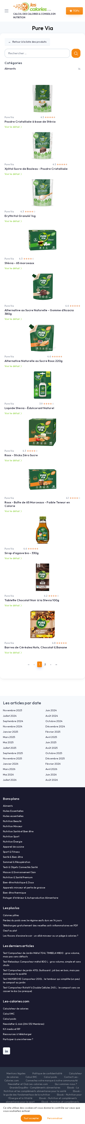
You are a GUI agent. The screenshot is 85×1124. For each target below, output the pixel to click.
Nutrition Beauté (12, 821)
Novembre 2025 (12, 758)
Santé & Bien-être (13, 856)
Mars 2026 (9, 769)
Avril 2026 (51, 769)
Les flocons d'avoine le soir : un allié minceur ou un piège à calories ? (40, 935)
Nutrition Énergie (12, 841)
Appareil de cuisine (13, 846)
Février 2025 (52, 731)
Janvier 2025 (10, 731)
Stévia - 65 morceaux (19, 263)
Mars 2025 (9, 737)
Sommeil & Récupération (16, 862)
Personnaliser (54, 1118)
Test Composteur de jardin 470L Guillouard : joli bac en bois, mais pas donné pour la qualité (41, 972)
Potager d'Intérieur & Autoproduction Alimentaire (30, 897)
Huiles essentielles (13, 816)
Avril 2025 (51, 737)
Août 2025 (51, 747)
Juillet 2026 (10, 779)
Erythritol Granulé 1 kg (20, 216)
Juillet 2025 (9, 747)
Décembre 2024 (55, 726)
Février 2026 (53, 763)
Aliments (10, 68)
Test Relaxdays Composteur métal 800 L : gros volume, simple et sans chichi (42, 963)
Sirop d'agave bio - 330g (22, 553)
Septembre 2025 (13, 753)
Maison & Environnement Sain (19, 872)
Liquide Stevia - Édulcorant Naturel (29, 408)
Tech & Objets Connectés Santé (20, 867)
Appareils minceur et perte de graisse (24, 887)
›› (56, 664)
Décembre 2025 (55, 758)
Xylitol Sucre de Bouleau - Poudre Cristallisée (36, 169)
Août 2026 (51, 779)
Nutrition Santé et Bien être (18, 831)
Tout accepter (31, 1118)
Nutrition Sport (11, 836)
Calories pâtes (11, 915)
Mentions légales (16, 1073)
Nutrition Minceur (12, 826)
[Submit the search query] (76, 53)
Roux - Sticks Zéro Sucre (21, 455)
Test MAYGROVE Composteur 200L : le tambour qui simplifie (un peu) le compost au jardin (41, 980)
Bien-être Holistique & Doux (18, 882)
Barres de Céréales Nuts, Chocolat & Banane (36, 647)
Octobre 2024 (53, 721)
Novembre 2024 (12, 726)
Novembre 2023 (12, 710)
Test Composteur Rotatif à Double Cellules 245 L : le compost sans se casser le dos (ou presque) (41, 989)
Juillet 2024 (10, 715)
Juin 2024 (51, 710)
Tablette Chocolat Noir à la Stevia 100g (32, 600)
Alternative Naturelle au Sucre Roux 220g (33, 361)
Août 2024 (51, 715)
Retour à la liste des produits (27, 41)
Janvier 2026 (10, 763)
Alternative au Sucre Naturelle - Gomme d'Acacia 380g (39, 312)
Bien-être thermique (14, 892)
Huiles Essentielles (13, 810)
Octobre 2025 (53, 753)
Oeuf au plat (10, 930)
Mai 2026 (8, 774)
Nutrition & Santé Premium (18, 877)
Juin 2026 (51, 774)
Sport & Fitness (11, 851)
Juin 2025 (51, 742)
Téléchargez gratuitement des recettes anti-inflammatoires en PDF (40, 925)
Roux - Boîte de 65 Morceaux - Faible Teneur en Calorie (37, 504)
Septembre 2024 (13, 721)
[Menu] (7, 11)
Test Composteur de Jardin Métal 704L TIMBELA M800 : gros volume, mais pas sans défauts (41, 955)
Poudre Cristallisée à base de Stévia (30, 121)
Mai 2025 (8, 742)
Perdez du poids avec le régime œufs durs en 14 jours (32, 920)
